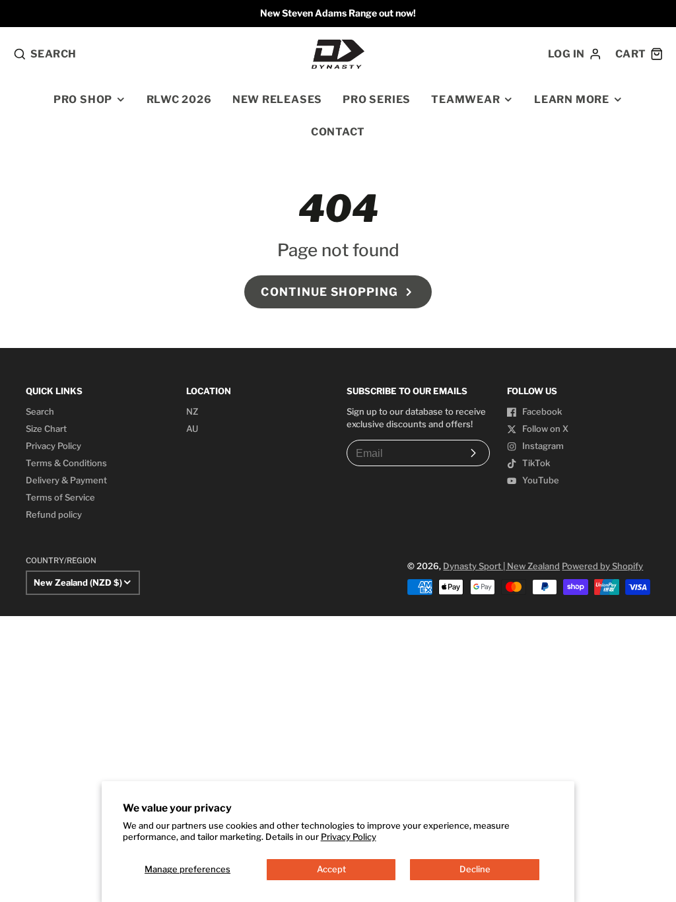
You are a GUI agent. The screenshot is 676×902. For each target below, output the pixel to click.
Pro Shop (82, 99)
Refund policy (54, 514)
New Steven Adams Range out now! (338, 12)
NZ (192, 411)
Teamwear (465, 99)
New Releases (277, 99)
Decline (474, 869)
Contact (338, 131)
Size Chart (46, 428)
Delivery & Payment (66, 480)
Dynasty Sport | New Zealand (501, 566)
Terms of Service (60, 497)
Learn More (571, 99)
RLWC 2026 (179, 99)
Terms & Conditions (66, 463)
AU (192, 428)
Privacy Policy (348, 836)
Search (40, 411)
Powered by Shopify (602, 566)
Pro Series (377, 99)
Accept (331, 869)
